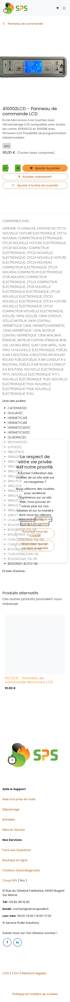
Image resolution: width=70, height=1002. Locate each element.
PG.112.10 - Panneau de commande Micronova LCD (29, 680)
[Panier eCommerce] (57, 8)
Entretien (8, 820)
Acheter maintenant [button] (37, 177)
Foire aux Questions (17, 850)
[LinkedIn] (17, 942)
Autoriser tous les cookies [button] (35, 533)
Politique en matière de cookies (35, 994)
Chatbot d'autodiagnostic (21, 870)
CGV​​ (15, 973)
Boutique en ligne (15, 860)
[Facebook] (7, 942)
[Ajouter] (18, 168)
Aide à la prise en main (18, 799)
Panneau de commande (25, 24)
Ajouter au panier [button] (47, 168)
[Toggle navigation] (64, 8)
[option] (35, 653)
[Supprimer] (5, 168)
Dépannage (11, 809)
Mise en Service (14, 830)
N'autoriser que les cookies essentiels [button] (35, 546)
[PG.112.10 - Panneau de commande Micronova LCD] (35, 644)
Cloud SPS (10, 880)
